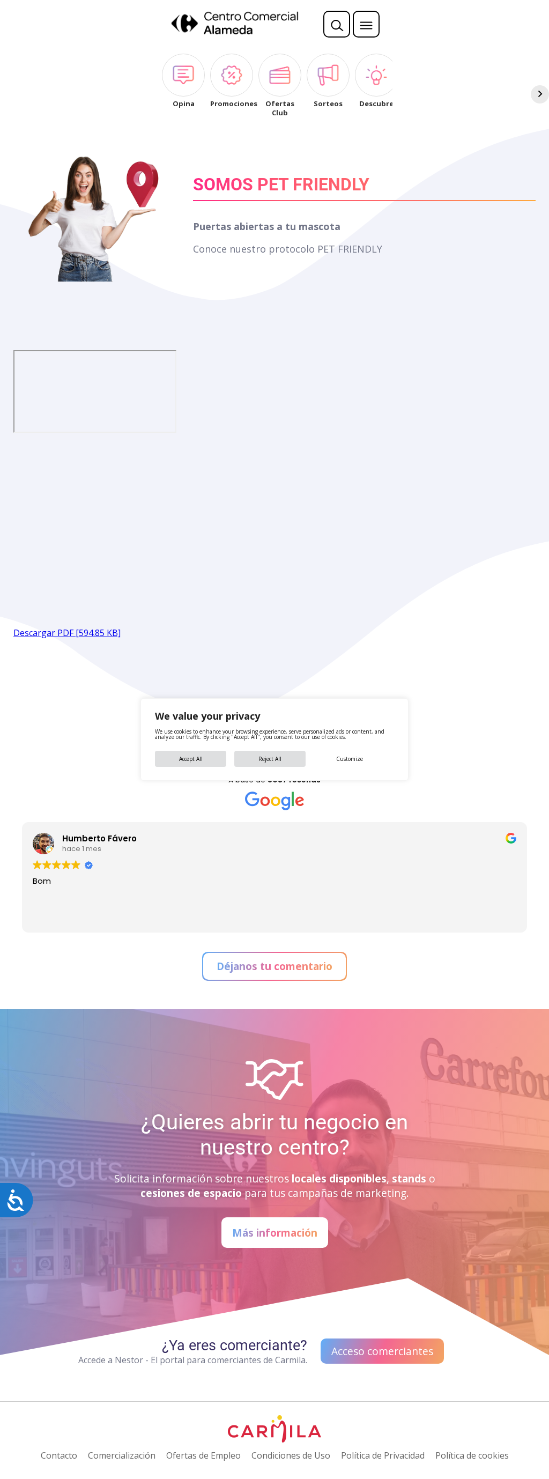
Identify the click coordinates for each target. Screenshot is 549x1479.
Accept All (191, 759)
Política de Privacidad (383, 1455)
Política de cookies (472, 1455)
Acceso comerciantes (382, 1351)
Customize (349, 759)
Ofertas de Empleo (203, 1455)
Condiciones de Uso (290, 1455)
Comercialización (121, 1455)
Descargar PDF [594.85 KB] (67, 633)
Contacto (59, 1455)
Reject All (269, 759)
